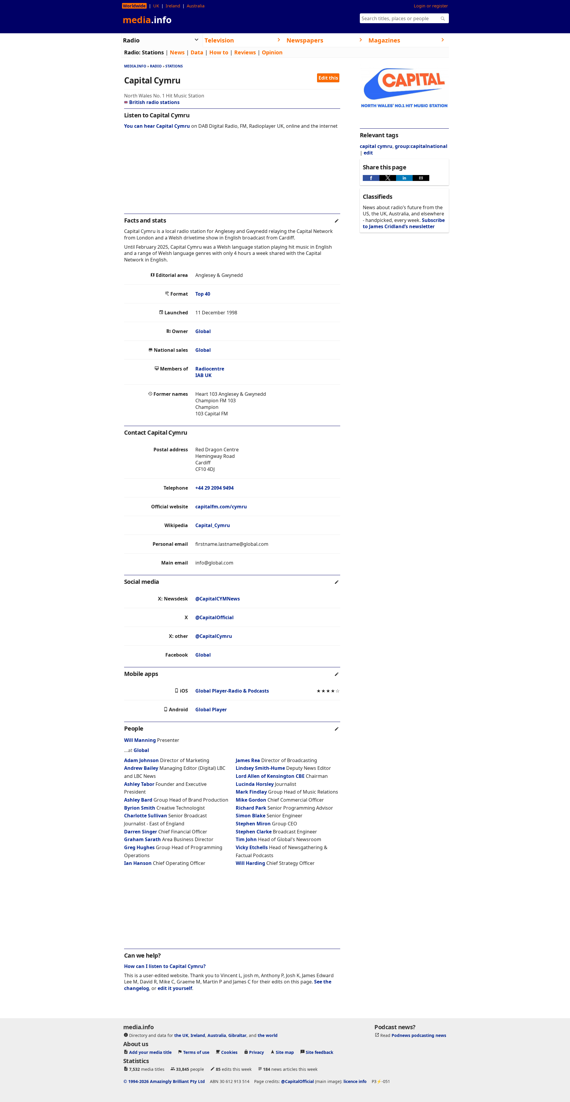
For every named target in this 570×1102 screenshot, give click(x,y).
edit (368, 152)
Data (197, 52)
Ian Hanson (138, 863)
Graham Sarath (142, 839)
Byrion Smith (139, 808)
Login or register (431, 6)
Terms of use (196, 1052)
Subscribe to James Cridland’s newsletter (404, 223)
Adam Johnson (141, 760)
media (147, 19)
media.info (135, 66)
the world (268, 1035)
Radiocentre (209, 368)
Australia (196, 6)
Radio (156, 66)
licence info (355, 1081)
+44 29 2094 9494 (214, 488)
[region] (232, 175)
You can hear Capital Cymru (157, 126)
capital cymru (376, 146)
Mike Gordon (251, 800)
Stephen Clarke (254, 831)
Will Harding (250, 863)
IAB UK (203, 375)
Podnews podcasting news (419, 1035)
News (177, 52)
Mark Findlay (251, 792)
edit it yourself (175, 988)
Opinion (272, 52)
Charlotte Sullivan (145, 815)
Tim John (246, 839)
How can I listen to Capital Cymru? (165, 966)
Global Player (211, 709)
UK (156, 6)
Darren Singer (140, 831)
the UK (181, 1035)
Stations (153, 52)
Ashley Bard (138, 800)
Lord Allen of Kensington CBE (270, 776)
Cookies (229, 1052)
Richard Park (251, 808)
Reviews (245, 52)
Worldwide (134, 6)
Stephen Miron (253, 823)
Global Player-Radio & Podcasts (232, 691)
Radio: (132, 52)
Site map (285, 1052)
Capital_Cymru (212, 525)
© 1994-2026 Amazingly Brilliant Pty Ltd (164, 1081)
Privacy (256, 1052)
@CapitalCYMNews (217, 598)
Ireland (173, 6)
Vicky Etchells (252, 847)
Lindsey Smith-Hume (260, 768)
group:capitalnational (421, 146)
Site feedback (319, 1052)
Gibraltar (237, 1035)
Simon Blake (250, 815)
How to (218, 52)
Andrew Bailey (141, 768)
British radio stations (154, 102)
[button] (371, 178)
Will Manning (140, 740)
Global (203, 331)
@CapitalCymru (213, 636)
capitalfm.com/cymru (221, 506)
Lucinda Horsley (255, 784)
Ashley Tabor (139, 784)
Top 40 (202, 294)
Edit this (328, 78)
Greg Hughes (139, 847)
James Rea (248, 760)
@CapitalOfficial (214, 617)
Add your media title (150, 1052)
